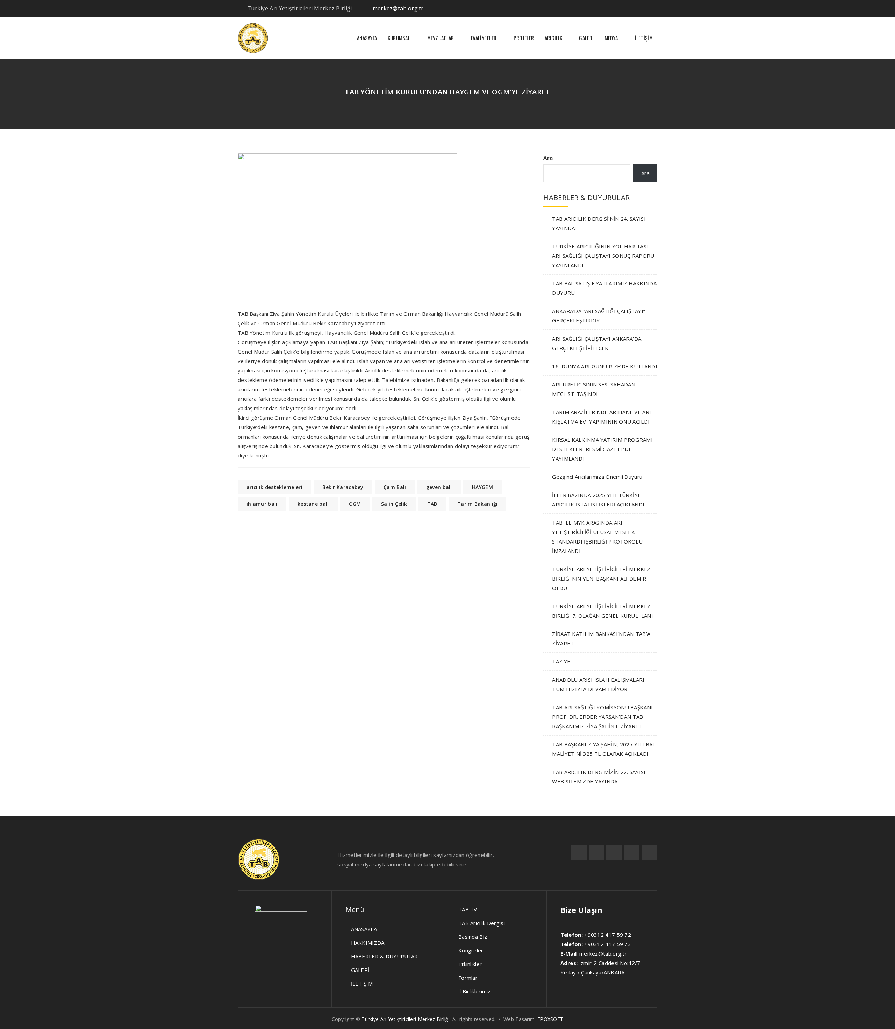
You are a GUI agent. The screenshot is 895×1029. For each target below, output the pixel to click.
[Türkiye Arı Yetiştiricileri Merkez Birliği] (253, 38)
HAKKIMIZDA (368, 942)
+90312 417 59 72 (607, 934)
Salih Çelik (394, 504)
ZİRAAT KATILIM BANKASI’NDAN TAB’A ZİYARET (601, 638)
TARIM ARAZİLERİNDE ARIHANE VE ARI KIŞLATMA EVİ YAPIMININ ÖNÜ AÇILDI (601, 417)
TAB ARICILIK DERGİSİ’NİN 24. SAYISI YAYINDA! (599, 223)
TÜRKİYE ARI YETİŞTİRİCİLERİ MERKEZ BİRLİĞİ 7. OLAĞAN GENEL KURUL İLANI (602, 611)
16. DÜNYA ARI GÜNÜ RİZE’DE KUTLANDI (604, 366)
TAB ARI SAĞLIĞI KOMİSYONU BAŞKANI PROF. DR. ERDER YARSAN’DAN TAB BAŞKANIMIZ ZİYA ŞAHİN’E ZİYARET (602, 717)
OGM (355, 504)
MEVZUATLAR (440, 38)
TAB (432, 504)
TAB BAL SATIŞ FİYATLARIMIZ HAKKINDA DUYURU (604, 288)
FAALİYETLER (483, 38)
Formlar (468, 977)
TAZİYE (561, 661)
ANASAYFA (367, 38)
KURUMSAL (399, 38)
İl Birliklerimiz (474, 991)
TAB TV (467, 909)
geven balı (439, 487)
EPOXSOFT (550, 1019)
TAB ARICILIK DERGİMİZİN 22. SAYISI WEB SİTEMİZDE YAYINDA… (598, 776)
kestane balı (313, 504)
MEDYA (611, 38)
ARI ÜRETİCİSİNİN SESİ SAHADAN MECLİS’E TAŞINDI (593, 389)
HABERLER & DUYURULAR (384, 956)
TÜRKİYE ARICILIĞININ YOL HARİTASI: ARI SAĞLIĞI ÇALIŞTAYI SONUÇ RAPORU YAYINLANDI (603, 256)
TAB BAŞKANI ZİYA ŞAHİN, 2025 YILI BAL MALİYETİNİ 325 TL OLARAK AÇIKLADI (603, 749)
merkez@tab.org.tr (398, 8)
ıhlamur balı (262, 504)
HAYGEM (482, 487)
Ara (548, 157)
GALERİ (586, 38)
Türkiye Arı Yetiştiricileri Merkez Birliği (405, 1019)
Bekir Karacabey (343, 487)
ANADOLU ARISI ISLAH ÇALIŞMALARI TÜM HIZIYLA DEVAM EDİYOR (598, 684)
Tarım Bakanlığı (477, 504)
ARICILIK (553, 38)
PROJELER (524, 38)
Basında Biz (472, 936)
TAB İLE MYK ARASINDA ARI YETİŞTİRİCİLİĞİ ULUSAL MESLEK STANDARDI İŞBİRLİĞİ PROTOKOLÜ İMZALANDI (597, 536)
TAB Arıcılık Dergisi (481, 923)
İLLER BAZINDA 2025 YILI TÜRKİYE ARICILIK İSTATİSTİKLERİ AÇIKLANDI (598, 499)
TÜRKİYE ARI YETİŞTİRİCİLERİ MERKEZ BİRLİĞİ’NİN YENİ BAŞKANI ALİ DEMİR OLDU (601, 578)
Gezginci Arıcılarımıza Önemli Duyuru (597, 476)
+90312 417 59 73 (607, 944)
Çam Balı (395, 487)
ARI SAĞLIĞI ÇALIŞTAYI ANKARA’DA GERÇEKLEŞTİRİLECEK (596, 343)
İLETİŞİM (644, 38)
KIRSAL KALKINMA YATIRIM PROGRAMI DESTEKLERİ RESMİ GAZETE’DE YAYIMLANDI (602, 449)
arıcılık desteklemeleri (274, 487)
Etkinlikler (470, 963)
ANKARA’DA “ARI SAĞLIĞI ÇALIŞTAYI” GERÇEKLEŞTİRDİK (598, 315)
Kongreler (471, 950)
